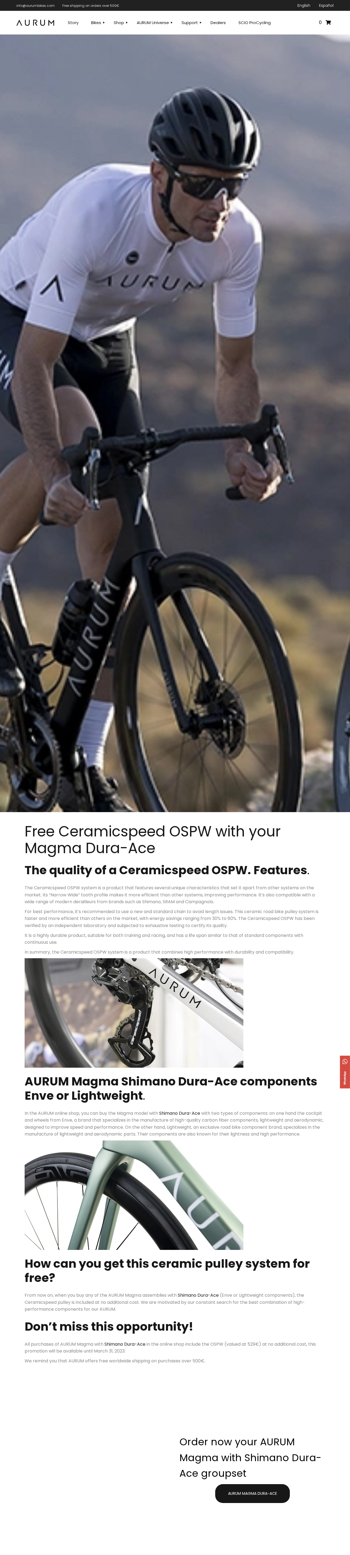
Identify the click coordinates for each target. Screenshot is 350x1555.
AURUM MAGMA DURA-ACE (252, 1493)
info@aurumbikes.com (35, 5)
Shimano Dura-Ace (179, 1113)
